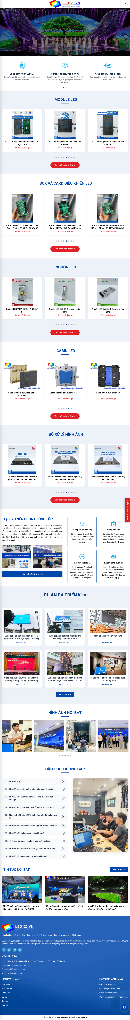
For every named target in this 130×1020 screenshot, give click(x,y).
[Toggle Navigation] (3, 4)
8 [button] (75, 158)
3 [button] (62, 158)
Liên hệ (5, 1005)
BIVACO (83, 1017)
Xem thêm (64, 694)
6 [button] (69, 158)
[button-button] (3, 32)
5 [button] (67, 158)
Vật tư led (6, 993)
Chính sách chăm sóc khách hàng (113, 997)
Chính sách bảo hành (108, 993)
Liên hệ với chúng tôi (32, 574)
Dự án (4, 997)
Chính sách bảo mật (107, 984)
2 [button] (66, 87)
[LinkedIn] (4, 950)
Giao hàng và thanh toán (109, 988)
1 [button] (63, 87)
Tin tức (5, 1001)
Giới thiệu (6, 984)
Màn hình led (7, 988)
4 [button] (64, 158)
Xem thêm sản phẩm (63, 165)
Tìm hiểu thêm (63, 50)
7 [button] (72, 158)
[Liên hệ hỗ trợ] (124, 1007)
